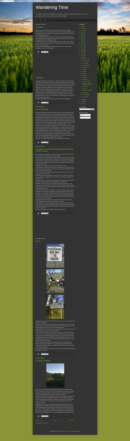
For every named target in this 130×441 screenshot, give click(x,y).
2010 (82, 99)
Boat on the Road (42, 109)
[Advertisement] (55, 65)
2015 (82, 49)
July (83, 69)
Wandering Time (52, 7)
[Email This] (42, 52)
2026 (82, 26)
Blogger (78, 431)
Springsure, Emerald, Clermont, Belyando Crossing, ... (87, 85)
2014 (82, 51)
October (84, 63)
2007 (82, 103)
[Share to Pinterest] (47, 52)
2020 (82, 38)
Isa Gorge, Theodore (43, 361)
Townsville (39, 78)
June (83, 71)
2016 (82, 47)
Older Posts (71, 420)
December (84, 59)
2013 (82, 53)
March (84, 92)
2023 (82, 32)
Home (35, 20)
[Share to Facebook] (46, 52)
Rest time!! (39, 27)
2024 (82, 30)
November (84, 61)
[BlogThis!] (43, 52)
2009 (82, 101)
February (84, 94)
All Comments (84, 117)
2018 (82, 42)
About (45, 20)
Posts (82, 115)
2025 (82, 28)
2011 (82, 57)
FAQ (40, 20)
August (84, 67)
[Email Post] (38, 51)
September (85, 65)
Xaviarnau (67, 431)
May (83, 73)
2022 (82, 34)
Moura (38, 241)
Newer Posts (39, 420)
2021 (82, 36)
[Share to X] (45, 52)
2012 (82, 55)
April (83, 75)
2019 (82, 40)
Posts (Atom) (45, 423)
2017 (82, 45)
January (84, 96)
